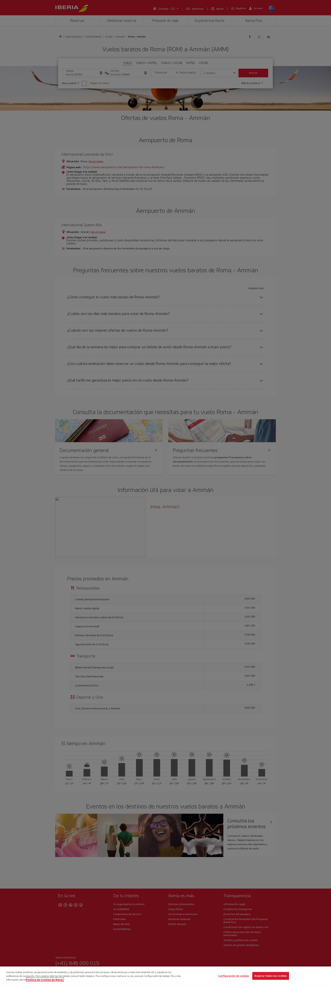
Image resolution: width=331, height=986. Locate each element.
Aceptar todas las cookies (270, 976)
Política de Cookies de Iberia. (44, 979)
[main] (165, 976)
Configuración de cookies (233, 976)
